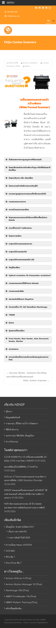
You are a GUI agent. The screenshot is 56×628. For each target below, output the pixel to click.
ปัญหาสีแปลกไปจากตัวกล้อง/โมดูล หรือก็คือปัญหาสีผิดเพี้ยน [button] (29, 169)
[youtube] (46, 8)
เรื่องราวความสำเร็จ (17, 531)
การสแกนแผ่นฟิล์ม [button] (16, 291)
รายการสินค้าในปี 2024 (19, 538)
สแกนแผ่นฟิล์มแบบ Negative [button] (21, 299)
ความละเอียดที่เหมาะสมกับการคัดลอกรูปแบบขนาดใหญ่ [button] (28, 358)
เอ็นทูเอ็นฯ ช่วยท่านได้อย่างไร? (20, 527)
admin (27, 66)
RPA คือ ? (10, 557)
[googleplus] (43, 8)
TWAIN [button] (12, 314)
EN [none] (53, 20)
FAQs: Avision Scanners (36, 380)
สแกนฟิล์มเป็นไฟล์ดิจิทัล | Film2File (21, 467)
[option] (53, 21)
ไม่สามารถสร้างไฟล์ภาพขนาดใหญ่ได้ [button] (23, 185)
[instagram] (39, 8)
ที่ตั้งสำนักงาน (12, 429)
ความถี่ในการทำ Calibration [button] (20, 228)
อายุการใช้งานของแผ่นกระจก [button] (20, 243)
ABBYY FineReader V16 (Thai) (21, 596)
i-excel (31, 622)
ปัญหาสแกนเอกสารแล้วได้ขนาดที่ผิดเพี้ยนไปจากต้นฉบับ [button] (28, 219)
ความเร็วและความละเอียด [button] (19, 209)
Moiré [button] (11, 322)
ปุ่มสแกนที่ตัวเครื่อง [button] (16, 330)
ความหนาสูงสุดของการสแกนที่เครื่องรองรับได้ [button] (27, 193)
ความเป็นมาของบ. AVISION (19, 545)
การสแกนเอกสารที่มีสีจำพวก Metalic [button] (24, 283)
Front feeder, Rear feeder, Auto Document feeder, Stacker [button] (29, 340)
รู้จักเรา (9, 411)
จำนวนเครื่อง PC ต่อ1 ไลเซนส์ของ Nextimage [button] (28, 307)
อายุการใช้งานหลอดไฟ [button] (18, 251)
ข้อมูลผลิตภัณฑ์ (13, 417)
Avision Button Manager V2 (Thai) (24, 584)
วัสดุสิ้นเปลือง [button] (14, 267)
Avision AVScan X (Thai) (18, 578)
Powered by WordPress (13, 622)
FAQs (17, 66)
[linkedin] (49, 8)
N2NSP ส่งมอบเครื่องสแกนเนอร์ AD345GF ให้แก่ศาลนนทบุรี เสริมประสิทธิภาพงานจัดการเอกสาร (25, 494)
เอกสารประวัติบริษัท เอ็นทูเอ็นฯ (20, 436)
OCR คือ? (10, 551)
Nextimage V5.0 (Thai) (17, 590)
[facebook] (36, 8)
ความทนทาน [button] (13, 349)
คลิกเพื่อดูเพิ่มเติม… (14, 608)
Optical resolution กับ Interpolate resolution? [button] (30, 275)
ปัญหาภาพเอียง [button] (15, 235)
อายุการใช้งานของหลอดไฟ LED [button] (21, 259)
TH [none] (48, 20)
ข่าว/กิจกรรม (12, 442)
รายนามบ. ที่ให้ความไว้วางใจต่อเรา (22, 423)
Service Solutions (30, 62)
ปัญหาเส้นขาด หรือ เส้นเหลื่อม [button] (21, 178)
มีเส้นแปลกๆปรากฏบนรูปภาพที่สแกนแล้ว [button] (25, 159)
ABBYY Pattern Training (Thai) (21, 602)
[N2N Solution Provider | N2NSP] (6, 29)
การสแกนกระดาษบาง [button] (17, 201)
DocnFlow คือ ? (14, 563)
